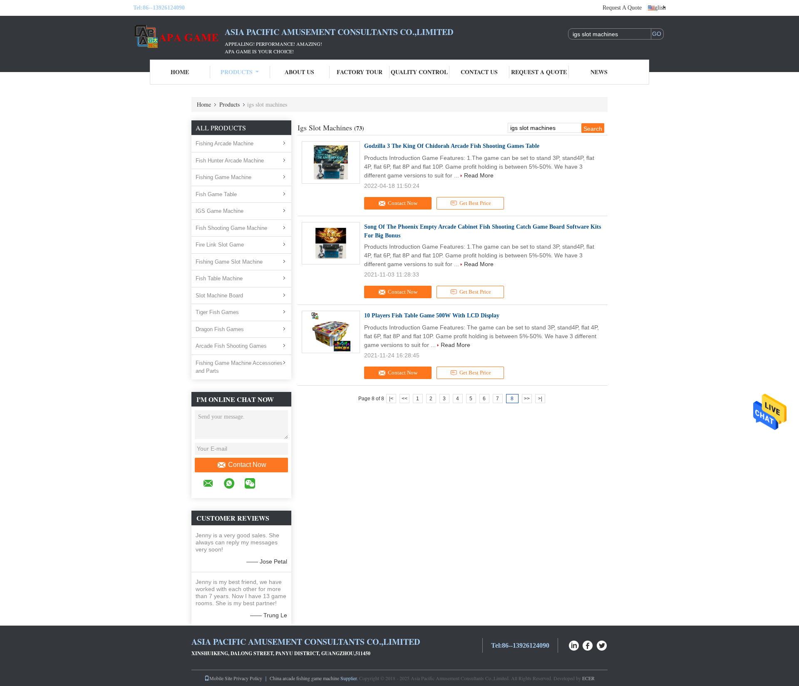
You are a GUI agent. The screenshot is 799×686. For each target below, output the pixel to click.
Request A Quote (622, 8)
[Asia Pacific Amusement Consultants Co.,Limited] (179, 36)
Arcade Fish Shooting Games (231, 346)
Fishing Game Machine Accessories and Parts (239, 367)
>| (540, 399)
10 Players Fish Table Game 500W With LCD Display (431, 315)
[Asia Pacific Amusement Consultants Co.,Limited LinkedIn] (573, 644)
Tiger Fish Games (217, 312)
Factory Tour (359, 71)
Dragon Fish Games (220, 329)
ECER (588, 678)
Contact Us (479, 71)
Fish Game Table (216, 194)
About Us (299, 71)
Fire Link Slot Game (220, 245)
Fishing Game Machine (223, 177)
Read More (479, 175)
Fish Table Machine (219, 278)
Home (180, 71)
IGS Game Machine (219, 211)
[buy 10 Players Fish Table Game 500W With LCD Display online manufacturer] (331, 332)
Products (237, 71)
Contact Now (247, 464)
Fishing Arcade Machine (224, 143)
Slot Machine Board (219, 295)
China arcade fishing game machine (304, 678)
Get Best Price (475, 203)
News (599, 71)
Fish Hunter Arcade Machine (230, 160)
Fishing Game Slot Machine (229, 262)
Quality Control (419, 71)
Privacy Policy (247, 678)
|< (391, 399)
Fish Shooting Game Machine (231, 228)
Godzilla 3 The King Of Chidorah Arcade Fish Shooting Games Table (451, 146)
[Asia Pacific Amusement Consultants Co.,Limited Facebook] (588, 644)
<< (404, 399)
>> (527, 399)
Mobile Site (220, 678)
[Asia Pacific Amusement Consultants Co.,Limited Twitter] (602, 644)
